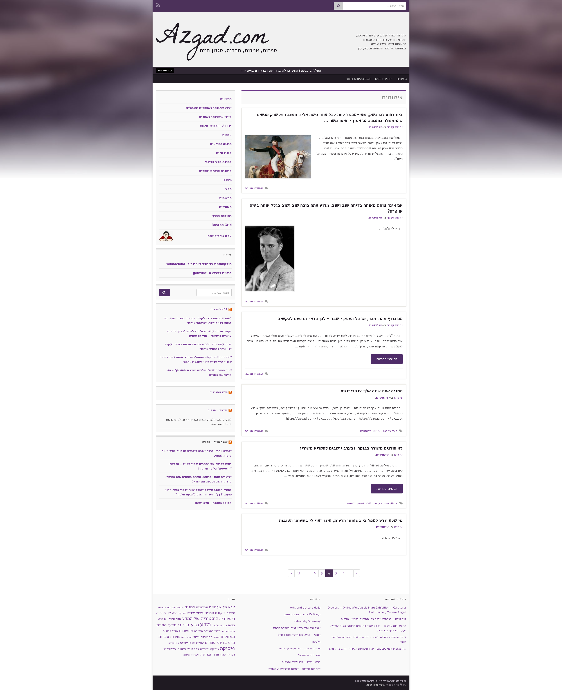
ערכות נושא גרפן (376, 684)
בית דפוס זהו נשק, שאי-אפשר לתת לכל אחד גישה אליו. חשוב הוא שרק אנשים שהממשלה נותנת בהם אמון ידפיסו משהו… (330, 117)
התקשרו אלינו (383, 79)
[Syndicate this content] (230, 309)
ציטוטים (375, 127)
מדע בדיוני (188, 624)
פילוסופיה (173, 643)
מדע (228, 188)
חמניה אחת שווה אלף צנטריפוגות (371, 391)
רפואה (231, 654)
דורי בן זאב (389, 431)
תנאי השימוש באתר (358, 79)
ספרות (175, 636)
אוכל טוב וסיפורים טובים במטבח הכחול (297, 628)
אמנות (227, 134)
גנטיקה (182, 613)
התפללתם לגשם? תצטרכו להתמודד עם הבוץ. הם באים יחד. (281, 70)
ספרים (210, 642)
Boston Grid (222, 224)
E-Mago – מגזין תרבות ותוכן (302, 614)
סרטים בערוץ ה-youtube (212, 273)
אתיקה (231, 613)
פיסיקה (227, 648)
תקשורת (195, 654)
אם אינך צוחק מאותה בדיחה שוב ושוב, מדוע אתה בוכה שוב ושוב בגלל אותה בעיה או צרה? (326, 208)
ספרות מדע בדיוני (218, 161)
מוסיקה (198, 631)
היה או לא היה (166, 612)
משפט (216, 637)
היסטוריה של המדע (200, 618)
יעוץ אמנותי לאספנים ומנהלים (209, 107)
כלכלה (215, 625)
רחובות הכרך (222, 215)
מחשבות (225, 197)
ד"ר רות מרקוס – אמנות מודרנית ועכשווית (294, 669)
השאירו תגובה (254, 188)
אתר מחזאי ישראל (309, 655)
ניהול (227, 179)
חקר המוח (175, 619)
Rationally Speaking (307, 621)
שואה (223, 654)
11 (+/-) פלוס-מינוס (216, 125)
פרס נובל (193, 649)
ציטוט (398, 397)
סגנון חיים (224, 152)
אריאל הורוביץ (388, 503)
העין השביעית (219, 392)
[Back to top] (9, 680)
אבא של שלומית (219, 236)
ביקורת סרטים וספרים (215, 170)
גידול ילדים (195, 613)
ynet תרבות (219, 309)
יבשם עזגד (395, 127)
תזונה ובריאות (221, 143)
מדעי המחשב (228, 631)
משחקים (225, 206)
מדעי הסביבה (212, 631)
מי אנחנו (402, 79)
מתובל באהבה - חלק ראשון (213, 503)
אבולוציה (202, 607)
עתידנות (198, 642)
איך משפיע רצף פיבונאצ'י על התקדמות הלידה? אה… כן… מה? (367, 649)
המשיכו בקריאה (386, 359)
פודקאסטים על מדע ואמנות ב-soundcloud (199, 264)
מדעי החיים (166, 625)
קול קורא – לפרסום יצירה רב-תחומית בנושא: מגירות (373, 619)
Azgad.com (212, 39)
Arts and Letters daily (305, 607)
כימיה (223, 625)
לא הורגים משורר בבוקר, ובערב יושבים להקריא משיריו (351, 448)
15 (298, 573)
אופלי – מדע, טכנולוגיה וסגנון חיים (299, 635)
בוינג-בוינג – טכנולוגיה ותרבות (301, 662)
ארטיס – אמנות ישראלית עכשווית (300, 648)
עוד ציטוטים (165, 70)
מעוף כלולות (170, 631)
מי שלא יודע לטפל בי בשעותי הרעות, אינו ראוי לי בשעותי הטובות (341, 520)
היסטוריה (227, 618)
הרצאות (226, 98)
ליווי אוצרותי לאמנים (215, 116)
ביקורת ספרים (215, 612)
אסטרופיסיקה (175, 607)
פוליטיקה (185, 643)
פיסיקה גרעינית (209, 649)
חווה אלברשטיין (367, 503)
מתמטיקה (206, 637)
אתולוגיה (161, 607)
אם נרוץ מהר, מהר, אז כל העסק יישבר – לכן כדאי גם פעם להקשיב (340, 319)
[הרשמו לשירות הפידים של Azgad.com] (158, 4)
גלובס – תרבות (218, 410)
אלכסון (316, 641)
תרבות (187, 654)
